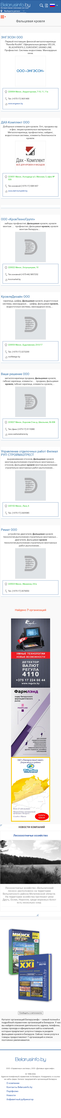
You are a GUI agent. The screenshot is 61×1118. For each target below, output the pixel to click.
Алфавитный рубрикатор (20, 1099)
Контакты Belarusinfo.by (19, 1087)
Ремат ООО (9, 530)
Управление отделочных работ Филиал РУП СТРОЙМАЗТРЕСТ (29, 453)
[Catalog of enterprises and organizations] (15, 6)
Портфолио (12, 1091)
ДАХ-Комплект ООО (15, 122)
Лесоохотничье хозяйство (30, 835)
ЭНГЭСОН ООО (12, 37)
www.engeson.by (15, 103)
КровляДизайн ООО (15, 296)
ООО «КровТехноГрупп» (18, 219)
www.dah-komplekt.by (17, 191)
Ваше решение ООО (15, 374)
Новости (11, 1095)
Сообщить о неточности (30, 1013)
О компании (13, 1083)
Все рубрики (4, 18)
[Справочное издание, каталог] (30, 965)
